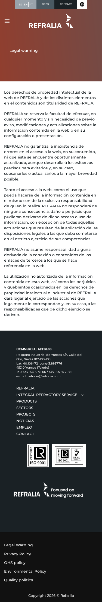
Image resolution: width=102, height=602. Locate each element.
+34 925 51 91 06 (34, 372)
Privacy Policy (17, 554)
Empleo (24, 427)
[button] (7, 21)
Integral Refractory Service (46, 395)
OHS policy (15, 562)
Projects (25, 414)
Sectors (24, 408)
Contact (25, 434)
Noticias (25, 421)
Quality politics (18, 580)
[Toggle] (82, 395)
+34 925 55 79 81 (60, 372)
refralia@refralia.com (44, 376)
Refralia (25, 388)
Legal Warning (18, 545)
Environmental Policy (25, 571)
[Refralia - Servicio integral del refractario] (51, 21)
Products (26, 401)
